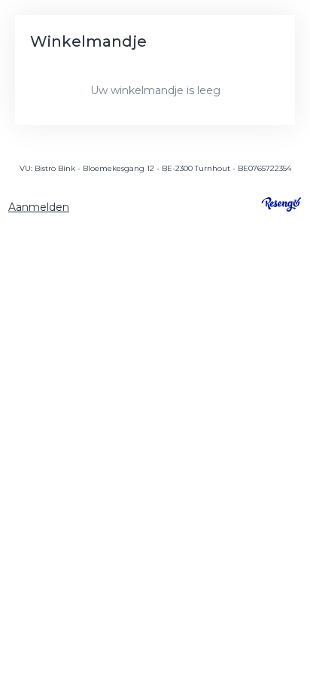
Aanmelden (38, 207)
